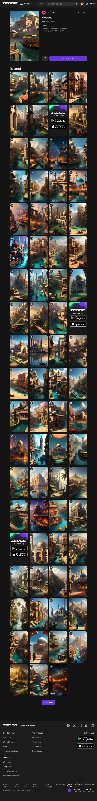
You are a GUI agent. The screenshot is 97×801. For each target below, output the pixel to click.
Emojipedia (37, 737)
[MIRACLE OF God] (39, 318)
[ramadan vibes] (39, 219)
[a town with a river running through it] (39, 680)
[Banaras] (19, 219)
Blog (5, 746)
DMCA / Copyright (48, 785)
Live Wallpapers (10, 771)
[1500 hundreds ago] (58, 647)
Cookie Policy (26, 785)
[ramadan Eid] (78, 581)
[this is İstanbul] (39, 351)
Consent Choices (36, 785)
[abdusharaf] (58, 318)
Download (70, 58)
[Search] (76, 4)
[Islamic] (39, 87)
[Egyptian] (39, 416)
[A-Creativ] (19, 515)
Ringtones (7, 766)
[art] (19, 153)
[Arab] (58, 87)
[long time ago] (78, 383)
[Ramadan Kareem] (39, 153)
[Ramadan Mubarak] (19, 120)
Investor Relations (10, 751)
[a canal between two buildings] (58, 351)
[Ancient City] (19, 581)
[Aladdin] (39, 515)
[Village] (78, 351)
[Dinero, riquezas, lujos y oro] (19, 680)
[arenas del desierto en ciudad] (78, 252)
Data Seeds (37, 751)
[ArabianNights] (78, 647)
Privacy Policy (17, 785)
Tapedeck (36, 746)
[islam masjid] (19, 449)
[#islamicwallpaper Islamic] (39, 120)
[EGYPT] (39, 614)
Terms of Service (6, 785)
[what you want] (78, 120)
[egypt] (19, 383)
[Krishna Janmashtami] (58, 515)
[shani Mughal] (19, 351)
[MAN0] (39, 285)
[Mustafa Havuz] (58, 581)
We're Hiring (8, 742)
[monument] (19, 416)
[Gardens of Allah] (19, 614)
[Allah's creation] (78, 416)
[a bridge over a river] (39, 383)
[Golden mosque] (58, 383)
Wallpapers (8, 762)
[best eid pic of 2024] (78, 186)
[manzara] (19, 318)
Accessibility (61, 784)
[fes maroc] (78, 87)
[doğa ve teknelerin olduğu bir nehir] (58, 252)
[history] (78, 449)
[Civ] (78, 548)
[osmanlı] (58, 614)
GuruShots (36, 742)
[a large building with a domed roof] (58, 449)
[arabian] (39, 647)
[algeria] (78, 614)
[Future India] (58, 285)
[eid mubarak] (58, 186)
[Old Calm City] (58, 548)
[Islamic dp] (58, 219)
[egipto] (39, 186)
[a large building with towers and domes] (39, 581)
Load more (48, 702)
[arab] (19, 647)
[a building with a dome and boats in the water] (39, 482)
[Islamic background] (78, 285)
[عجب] (19, 482)
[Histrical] (19, 186)
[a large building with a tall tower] (39, 548)
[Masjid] (19, 87)
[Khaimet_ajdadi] (39, 252)
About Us (7, 737)
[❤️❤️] (19, 285)
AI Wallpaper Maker (11, 775)
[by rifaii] (58, 416)
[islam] (78, 153)
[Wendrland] (58, 153)
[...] (78, 482)
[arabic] (78, 219)
